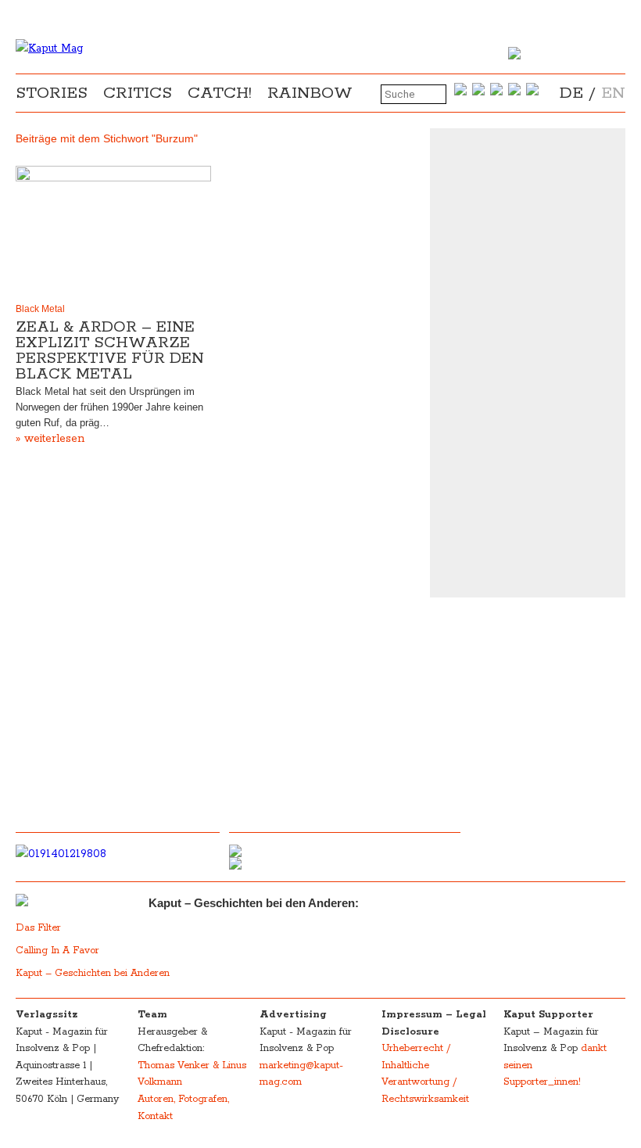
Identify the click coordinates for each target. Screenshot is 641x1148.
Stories (52, 93)
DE (571, 93)
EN (613, 93)
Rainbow (310, 93)
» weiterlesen (50, 439)
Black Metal (40, 309)
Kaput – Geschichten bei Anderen (93, 973)
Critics (137, 93)
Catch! (220, 93)
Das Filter (40, 928)
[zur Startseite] (49, 48)
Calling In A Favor (57, 950)
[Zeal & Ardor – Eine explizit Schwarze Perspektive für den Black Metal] (113, 231)
